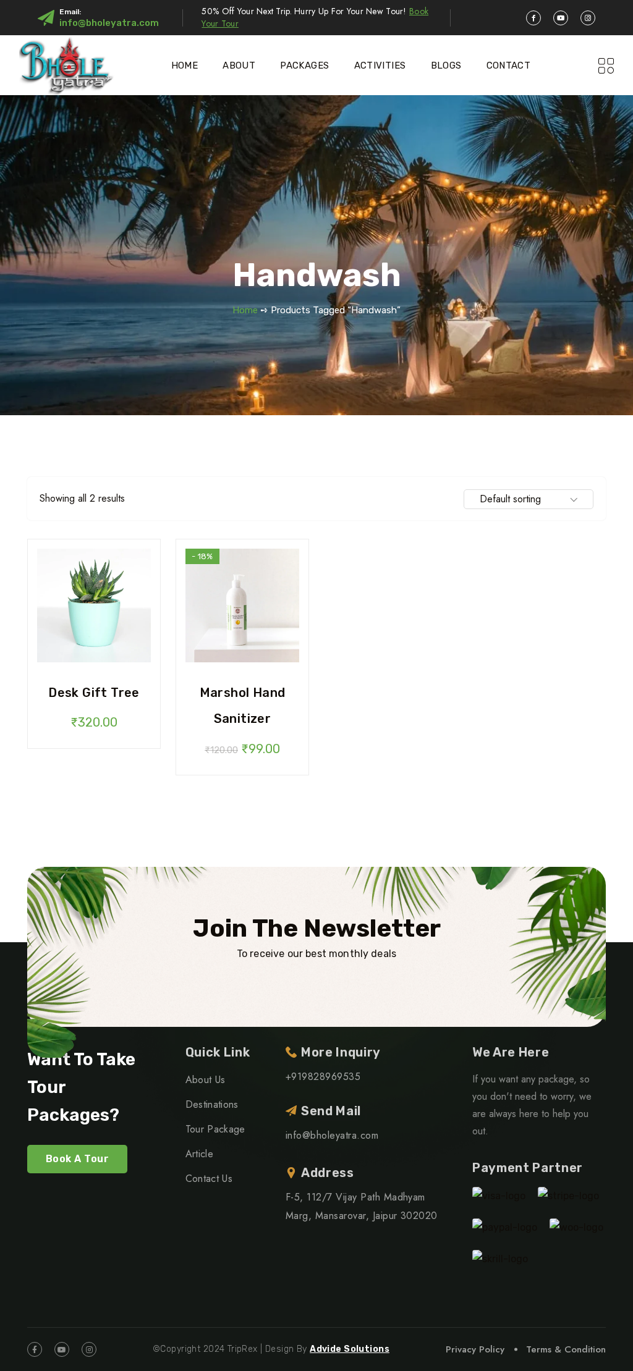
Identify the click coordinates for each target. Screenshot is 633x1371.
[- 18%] (242, 604)
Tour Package (215, 1129)
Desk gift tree (94, 692)
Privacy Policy (475, 1349)
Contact (508, 65)
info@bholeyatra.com (109, 22)
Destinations (212, 1104)
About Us (205, 1080)
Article (199, 1154)
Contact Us (208, 1178)
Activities (380, 65)
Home (184, 65)
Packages (304, 65)
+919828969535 (323, 1076)
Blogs (446, 65)
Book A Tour (77, 1159)
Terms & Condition (566, 1349)
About (239, 65)
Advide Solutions (349, 1349)
